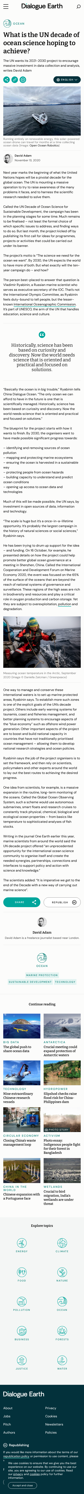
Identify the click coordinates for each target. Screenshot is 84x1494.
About (7, 1408)
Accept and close (22, 1485)
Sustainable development (30, 982)
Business (22, 1339)
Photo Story (59, 1129)
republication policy (16, 1456)
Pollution (21, 1310)
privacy (18, 1474)
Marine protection (42, 975)
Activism (52, 1136)
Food (22, 1280)
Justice (22, 1368)
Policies (51, 1432)
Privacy (50, 1408)
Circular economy (21, 1136)
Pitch (7, 1424)
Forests (62, 1339)
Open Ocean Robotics (44, 145)
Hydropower (56, 1089)
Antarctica (55, 1042)
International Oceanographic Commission (45, 304)
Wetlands (53, 1187)
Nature (62, 1280)
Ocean (62, 1310)
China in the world (15, 1188)
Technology (65, 982)
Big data (11, 1042)
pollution (64, 604)
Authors (9, 1432)
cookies (35, 1474)
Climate (62, 1251)
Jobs (6, 1416)
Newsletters (54, 1424)
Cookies (51, 1416)
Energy (22, 1251)
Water (62, 1368)
